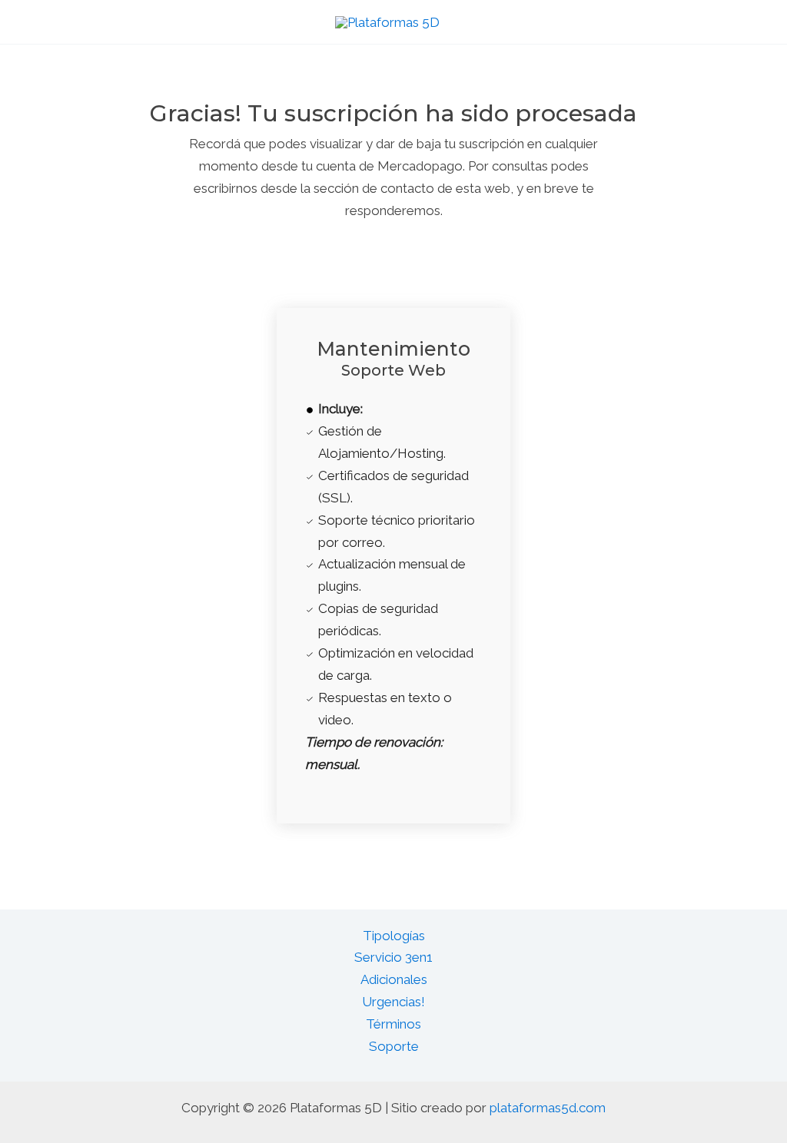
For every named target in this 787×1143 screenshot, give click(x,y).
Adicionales (393, 979)
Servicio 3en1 (393, 957)
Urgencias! (393, 1001)
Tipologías (394, 935)
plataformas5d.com (548, 1107)
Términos (393, 1024)
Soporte (394, 1046)
